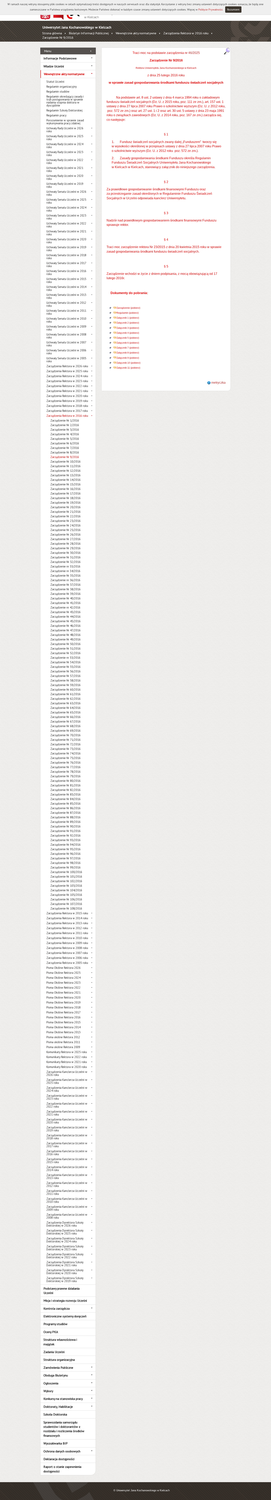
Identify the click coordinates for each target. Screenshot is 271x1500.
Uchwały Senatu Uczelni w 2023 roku (66, 217)
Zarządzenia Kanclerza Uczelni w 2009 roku (66, 1208)
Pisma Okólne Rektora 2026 (63, 968)
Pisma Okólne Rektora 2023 (63, 982)
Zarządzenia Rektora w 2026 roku (67, 366)
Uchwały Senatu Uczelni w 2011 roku (66, 312)
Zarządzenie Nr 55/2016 (65, 667)
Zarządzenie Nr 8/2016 (64, 452)
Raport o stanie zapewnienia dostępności (62, 1469)
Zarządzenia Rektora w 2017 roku (67, 411)
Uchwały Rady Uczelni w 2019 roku (64, 185)
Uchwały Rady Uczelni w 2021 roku (64, 169)
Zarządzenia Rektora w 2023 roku (67, 381)
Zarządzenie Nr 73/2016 (65, 749)
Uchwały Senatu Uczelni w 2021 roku (66, 232)
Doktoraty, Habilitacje (58, 1407)
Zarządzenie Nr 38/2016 (65, 589)
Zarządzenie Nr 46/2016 (65, 626)
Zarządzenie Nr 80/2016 (65, 781)
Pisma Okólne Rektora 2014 (63, 1027)
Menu (47, 51)
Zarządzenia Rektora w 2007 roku (67, 953)
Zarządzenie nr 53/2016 (65, 657)
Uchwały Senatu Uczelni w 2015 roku (66, 280)
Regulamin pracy (56, 115)
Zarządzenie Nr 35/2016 (65, 575)
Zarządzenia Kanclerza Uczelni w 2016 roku (66, 1152)
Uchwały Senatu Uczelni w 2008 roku (66, 336)
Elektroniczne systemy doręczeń (64, 1316)
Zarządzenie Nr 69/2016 (65, 730)
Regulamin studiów (57, 91)
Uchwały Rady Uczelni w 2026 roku (64, 129)
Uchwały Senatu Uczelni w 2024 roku (66, 209)
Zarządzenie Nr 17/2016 (65, 493)
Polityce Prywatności (210, 9)
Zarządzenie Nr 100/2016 (66, 872)
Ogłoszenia (50, 1383)
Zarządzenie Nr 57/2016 (65, 676)
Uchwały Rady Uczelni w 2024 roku (64, 145)
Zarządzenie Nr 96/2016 (65, 854)
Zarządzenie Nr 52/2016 (65, 653)
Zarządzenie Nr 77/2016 (65, 767)
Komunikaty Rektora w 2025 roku (66, 1052)
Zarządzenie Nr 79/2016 (65, 776)
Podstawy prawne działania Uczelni (61, 1290)
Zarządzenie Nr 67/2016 (65, 721)
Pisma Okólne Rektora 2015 (63, 1022)
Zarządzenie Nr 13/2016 (65, 475)
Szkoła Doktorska (55, 1414)
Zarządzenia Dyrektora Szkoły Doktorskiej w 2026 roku (64, 1224)
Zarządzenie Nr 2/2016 (64, 425)
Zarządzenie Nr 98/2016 (65, 863)
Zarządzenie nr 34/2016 (65, 571)
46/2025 (194, 53)
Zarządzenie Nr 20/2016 (65, 507)
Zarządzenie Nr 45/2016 (65, 621)
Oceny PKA (50, 1332)
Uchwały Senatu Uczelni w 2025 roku (66, 201)
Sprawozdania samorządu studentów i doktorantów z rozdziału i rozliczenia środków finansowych (63, 1429)
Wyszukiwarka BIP (55, 1443)
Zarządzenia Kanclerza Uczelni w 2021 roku (66, 1113)
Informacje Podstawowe (60, 58)
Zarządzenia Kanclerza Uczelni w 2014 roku (66, 1168)
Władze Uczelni (53, 66)
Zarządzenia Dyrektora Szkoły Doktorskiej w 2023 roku (64, 1247)
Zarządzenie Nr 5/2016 (64, 439)
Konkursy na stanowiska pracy (63, 1399)
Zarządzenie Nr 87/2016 (65, 813)
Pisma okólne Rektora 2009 (63, 1047)
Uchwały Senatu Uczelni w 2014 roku (66, 288)
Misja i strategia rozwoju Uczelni (65, 1301)
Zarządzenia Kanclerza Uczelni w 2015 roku (66, 1160)
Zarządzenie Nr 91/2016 (65, 831)
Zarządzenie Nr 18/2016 (65, 498)
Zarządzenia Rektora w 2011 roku (67, 933)
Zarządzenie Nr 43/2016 (65, 612)
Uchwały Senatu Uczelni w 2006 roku (66, 351)
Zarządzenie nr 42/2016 (65, 607)
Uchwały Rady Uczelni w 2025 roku (64, 137)
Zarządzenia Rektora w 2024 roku (67, 376)
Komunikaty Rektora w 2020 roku (66, 1067)
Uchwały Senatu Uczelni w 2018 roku (66, 256)
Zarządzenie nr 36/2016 (65, 580)
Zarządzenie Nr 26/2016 (65, 534)
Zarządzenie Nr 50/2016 (65, 644)
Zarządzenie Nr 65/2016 (65, 712)
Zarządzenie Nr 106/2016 (66, 899)
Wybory (48, 1391)
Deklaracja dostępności (58, 1459)
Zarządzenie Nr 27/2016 (65, 539)
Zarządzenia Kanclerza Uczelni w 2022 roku (66, 1105)
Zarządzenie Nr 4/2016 (64, 434)
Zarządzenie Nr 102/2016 (66, 881)
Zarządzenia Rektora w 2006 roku (67, 958)
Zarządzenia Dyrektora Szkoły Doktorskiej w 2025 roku (64, 1232)
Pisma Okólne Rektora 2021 (63, 992)
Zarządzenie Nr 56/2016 (65, 671)
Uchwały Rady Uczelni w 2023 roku (64, 153)
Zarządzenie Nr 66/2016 (65, 717)
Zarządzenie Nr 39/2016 (65, 594)
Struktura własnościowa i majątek (60, 1342)
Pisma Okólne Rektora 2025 (63, 973)
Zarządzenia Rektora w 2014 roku (67, 918)
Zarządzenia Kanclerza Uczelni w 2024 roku (66, 1089)
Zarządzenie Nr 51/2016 (65, 648)
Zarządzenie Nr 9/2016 (57, 37)
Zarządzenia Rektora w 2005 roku (67, 963)
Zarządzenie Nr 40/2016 (65, 598)
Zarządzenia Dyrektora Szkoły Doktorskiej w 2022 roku (64, 1255)
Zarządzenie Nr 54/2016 (65, 662)
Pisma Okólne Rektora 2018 (63, 1007)
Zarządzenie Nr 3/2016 (64, 429)
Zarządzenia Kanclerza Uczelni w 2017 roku (66, 1144)
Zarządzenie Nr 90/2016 (65, 826)
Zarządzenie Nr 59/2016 (65, 685)
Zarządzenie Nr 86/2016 (65, 808)
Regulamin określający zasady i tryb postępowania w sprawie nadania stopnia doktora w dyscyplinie (65, 101)
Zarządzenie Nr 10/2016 (65, 461)
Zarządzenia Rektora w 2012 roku (67, 928)
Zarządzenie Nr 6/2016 (64, 443)
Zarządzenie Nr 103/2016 (66, 886)
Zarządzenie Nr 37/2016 (65, 585)
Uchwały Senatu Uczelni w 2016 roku (66, 272)
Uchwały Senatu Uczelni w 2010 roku (66, 320)
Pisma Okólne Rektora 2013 (63, 1032)
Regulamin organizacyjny (61, 86)
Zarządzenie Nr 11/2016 (65, 466)
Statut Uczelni (55, 81)
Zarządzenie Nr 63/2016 (65, 703)
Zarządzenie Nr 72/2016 (65, 744)
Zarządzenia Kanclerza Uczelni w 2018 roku (66, 1136)
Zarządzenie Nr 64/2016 (65, 708)
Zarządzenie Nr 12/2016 (65, 471)
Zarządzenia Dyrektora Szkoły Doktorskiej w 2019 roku (64, 1279)
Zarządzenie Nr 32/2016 (65, 562)
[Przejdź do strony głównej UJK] (90, 19)
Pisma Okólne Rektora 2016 (63, 1017)
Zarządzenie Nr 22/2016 (65, 516)
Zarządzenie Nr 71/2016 (65, 740)
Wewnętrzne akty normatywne (136, 33)
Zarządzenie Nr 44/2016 (65, 616)
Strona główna (52, 33)
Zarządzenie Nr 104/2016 (66, 890)
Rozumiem (233, 9)
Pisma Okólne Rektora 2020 (63, 997)
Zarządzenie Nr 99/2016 (65, 867)
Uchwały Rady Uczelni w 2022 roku (64, 161)
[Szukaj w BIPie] (227, 51)
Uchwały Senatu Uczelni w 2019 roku (66, 248)
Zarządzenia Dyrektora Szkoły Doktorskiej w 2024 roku (64, 1239)
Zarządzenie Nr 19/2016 (65, 502)
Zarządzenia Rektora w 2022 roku (67, 386)
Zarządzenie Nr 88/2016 (65, 817)
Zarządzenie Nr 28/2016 (65, 543)
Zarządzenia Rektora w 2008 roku (67, 948)
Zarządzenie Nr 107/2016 (66, 904)
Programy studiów (55, 1324)
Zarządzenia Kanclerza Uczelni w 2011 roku (66, 1192)
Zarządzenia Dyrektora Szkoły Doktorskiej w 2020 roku (64, 1271)
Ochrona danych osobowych (61, 1451)
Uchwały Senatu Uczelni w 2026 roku (66, 193)
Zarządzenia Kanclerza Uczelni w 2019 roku (66, 1128)
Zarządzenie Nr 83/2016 (65, 794)
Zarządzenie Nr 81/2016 (65, 785)
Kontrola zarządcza (56, 1308)
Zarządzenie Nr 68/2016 (65, 726)
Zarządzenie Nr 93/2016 (65, 840)
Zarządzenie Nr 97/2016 (65, 858)
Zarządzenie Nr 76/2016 (65, 762)
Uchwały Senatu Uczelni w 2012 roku (66, 304)
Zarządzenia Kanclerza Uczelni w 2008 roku (66, 1216)
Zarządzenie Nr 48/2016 (65, 635)
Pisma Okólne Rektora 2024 (63, 978)
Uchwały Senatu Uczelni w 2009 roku (66, 328)
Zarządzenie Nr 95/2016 (65, 849)
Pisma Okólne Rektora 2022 (63, 987)
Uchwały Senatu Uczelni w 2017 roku (66, 264)
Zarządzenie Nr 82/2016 (65, 790)
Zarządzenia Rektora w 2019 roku (67, 401)
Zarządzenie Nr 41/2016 (65, 603)
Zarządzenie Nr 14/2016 (65, 480)
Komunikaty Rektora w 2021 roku (66, 1062)
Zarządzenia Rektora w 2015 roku (67, 913)
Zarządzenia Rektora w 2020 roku (67, 396)
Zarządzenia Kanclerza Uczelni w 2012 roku (66, 1184)
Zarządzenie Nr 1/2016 (64, 420)
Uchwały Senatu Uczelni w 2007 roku (66, 343)
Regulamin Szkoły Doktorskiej (64, 110)
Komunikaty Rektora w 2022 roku (66, 1057)
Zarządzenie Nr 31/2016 (65, 557)
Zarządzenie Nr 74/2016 (65, 753)
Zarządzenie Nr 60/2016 (65, 689)
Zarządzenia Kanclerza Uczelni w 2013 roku (66, 1176)
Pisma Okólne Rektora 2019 (63, 1002)
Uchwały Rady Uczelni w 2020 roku (64, 177)
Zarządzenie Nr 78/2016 (65, 771)
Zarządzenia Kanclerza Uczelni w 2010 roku (66, 1200)
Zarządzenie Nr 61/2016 (65, 694)
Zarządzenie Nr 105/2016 (66, 895)
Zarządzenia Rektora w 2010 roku (67, 938)
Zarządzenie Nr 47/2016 (65, 630)
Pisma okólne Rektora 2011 (63, 1042)
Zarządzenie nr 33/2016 (65, 566)
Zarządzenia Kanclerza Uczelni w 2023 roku (66, 1097)
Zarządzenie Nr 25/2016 (65, 530)
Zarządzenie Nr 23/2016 (65, 521)
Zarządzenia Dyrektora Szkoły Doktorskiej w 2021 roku (64, 1263)
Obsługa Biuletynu (55, 1375)
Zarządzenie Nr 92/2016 (65, 835)
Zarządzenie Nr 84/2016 (65, 799)
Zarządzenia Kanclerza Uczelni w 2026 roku (66, 1073)
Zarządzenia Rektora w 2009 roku (67, 943)
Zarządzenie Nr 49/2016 (65, 639)
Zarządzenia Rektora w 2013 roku (67, 923)
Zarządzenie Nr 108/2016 (66, 908)
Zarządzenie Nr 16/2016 (65, 489)
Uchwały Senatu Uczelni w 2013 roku (66, 296)
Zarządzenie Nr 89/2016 (65, 822)
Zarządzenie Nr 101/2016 (66, 876)
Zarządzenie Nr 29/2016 (65, 548)
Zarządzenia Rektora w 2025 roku (67, 371)
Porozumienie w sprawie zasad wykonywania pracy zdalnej (65, 121)
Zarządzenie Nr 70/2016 (65, 735)
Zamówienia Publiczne (58, 1368)
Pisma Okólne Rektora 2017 (63, 1012)
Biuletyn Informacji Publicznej (89, 33)
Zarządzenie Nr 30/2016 (65, 553)
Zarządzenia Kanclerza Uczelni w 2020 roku (66, 1121)
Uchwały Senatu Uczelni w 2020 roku (66, 240)
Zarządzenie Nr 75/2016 (65, 758)
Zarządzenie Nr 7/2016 (64, 448)
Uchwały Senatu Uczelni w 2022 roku (66, 224)
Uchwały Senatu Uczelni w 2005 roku (66, 359)
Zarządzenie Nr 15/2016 (65, 484)
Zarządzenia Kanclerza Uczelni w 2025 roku (66, 1081)
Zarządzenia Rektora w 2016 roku (186, 33)
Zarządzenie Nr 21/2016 (65, 512)
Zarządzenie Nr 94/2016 (65, 844)
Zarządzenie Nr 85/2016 (65, 803)
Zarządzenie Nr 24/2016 (65, 525)
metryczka (218, 382)
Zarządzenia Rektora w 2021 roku (67, 391)
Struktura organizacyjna (59, 1360)
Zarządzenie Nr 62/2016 (65, 699)
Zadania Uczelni (53, 1352)
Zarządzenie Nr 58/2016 (65, 680)
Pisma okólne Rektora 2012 (63, 1037)
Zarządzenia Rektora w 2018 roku (67, 406)
